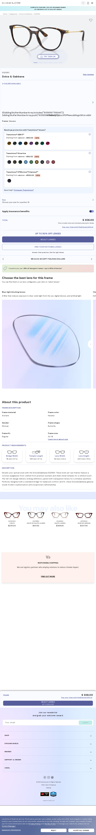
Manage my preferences (11, 830)
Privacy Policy (34, 824)
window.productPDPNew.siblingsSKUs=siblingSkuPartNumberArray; (69, 115)
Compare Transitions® (24, 190)
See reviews (88, 74)
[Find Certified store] (45, 794)
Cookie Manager (9, 826)
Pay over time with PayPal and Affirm (77, 227)
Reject (53, 830)
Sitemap (48, 788)
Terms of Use (50, 824)
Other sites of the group (48, 785)
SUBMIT (85, 723)
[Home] (11, 3)
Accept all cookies (81, 830)
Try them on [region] (49, 56)
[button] (71, 439)
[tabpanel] (48, 41)
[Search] (82, 3)
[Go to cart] (88, 3)
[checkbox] (91, 211)
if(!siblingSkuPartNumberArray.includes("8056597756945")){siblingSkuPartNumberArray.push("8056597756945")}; (24, 113)
